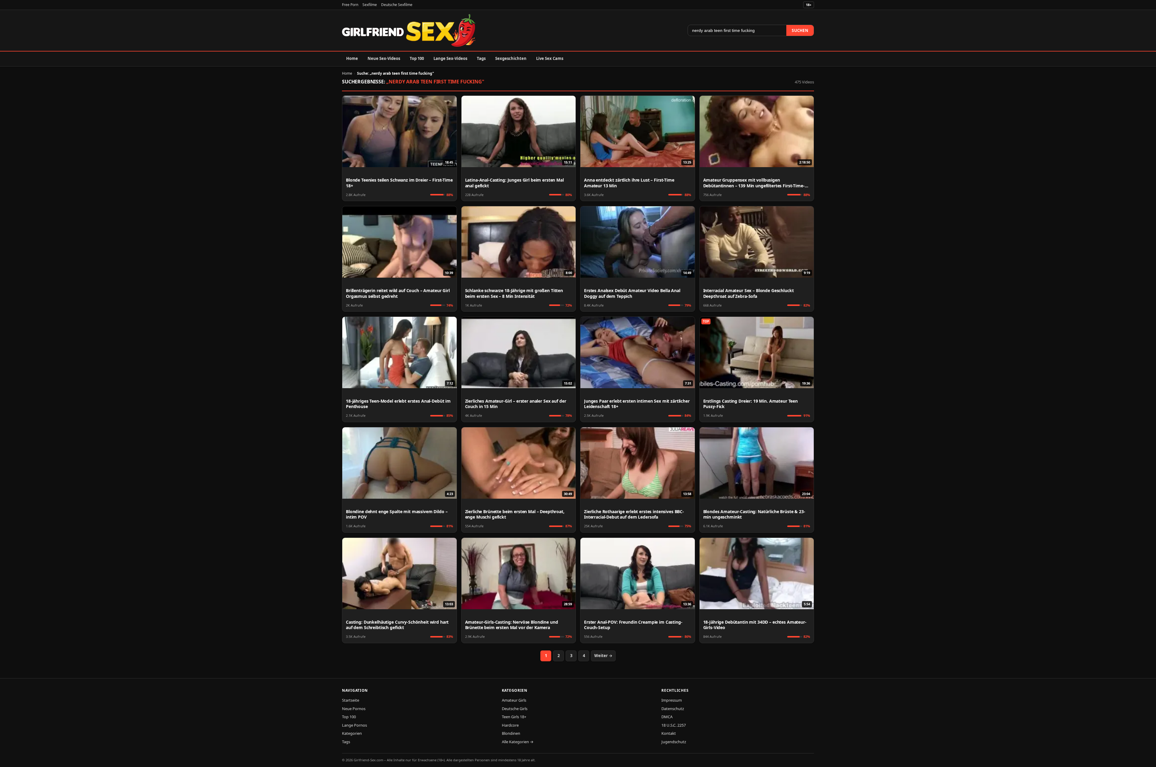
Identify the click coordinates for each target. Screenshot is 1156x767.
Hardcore (510, 725)
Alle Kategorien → (517, 741)
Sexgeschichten (511, 58)
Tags (481, 58)
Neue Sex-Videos (384, 58)
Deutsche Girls (514, 708)
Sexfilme (369, 4)
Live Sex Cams (549, 58)
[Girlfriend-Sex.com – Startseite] (409, 30)
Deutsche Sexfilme (396, 4)
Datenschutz (672, 708)
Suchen (800, 30)
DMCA (667, 716)
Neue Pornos (353, 708)
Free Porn (350, 4)
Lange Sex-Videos (450, 58)
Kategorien (352, 733)
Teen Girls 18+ (514, 716)
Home (352, 58)
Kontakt (668, 733)
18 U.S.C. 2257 (673, 725)
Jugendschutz (673, 741)
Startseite (350, 700)
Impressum (671, 700)
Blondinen (511, 733)
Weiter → (603, 655)
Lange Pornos (354, 725)
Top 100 (417, 58)
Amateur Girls (514, 700)
